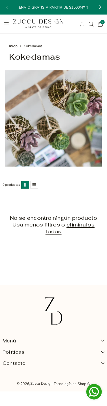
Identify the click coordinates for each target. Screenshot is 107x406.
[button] (7, 7)
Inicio (13, 46)
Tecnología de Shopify (72, 383)
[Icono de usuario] (82, 24)
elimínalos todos (70, 228)
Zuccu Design (41, 383)
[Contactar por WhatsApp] (94, 392)
